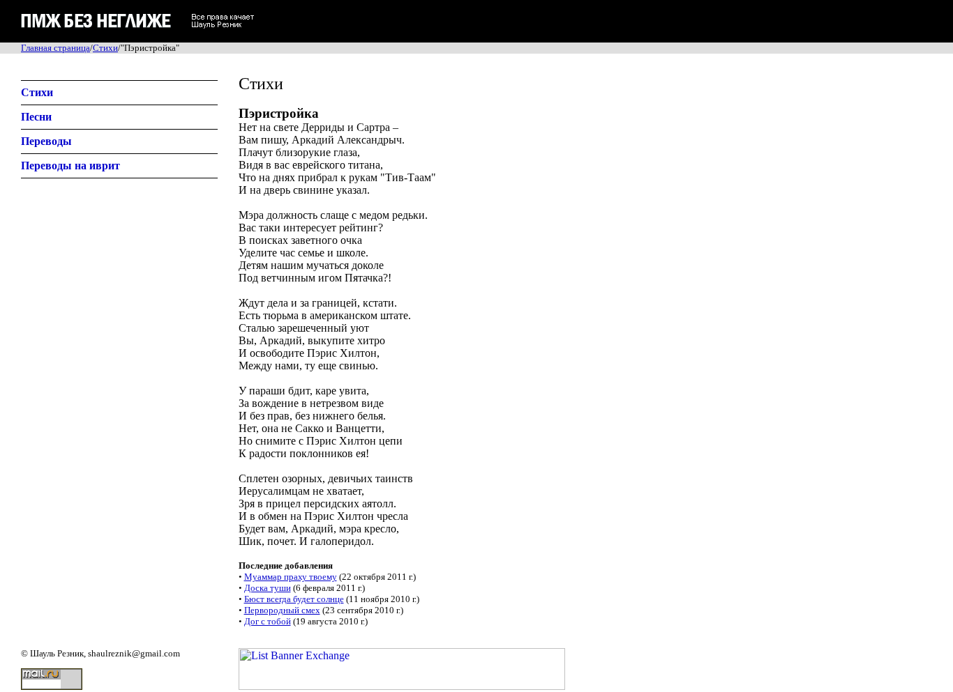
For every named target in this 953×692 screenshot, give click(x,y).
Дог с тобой (267, 621)
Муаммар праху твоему (290, 576)
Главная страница (55, 48)
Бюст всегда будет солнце (294, 599)
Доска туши (267, 588)
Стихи (105, 48)
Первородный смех (282, 610)
